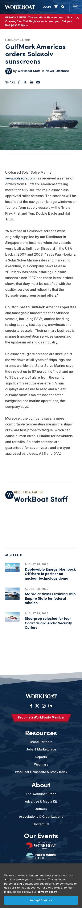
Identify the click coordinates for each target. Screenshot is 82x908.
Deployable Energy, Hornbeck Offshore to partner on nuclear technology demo (50, 573)
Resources (41, 732)
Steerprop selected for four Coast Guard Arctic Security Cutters (48, 623)
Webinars (41, 764)
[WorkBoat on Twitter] (37, 705)
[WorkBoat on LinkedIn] (49, 705)
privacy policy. (47, 891)
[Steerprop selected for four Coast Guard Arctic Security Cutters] (12, 617)
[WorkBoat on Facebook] (31, 705)
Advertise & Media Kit (41, 801)
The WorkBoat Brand (41, 794)
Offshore (62, 71)
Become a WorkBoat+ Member (41, 717)
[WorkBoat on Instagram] (44, 705)
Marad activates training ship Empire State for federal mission (50, 598)
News (49, 71)
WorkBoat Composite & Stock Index (41, 772)
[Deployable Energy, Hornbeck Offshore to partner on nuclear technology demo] (12, 567)
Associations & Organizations (41, 816)
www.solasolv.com (20, 178)
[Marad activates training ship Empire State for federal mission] (12, 594)
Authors (41, 809)
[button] (19, 82)
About (41, 784)
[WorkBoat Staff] (8, 71)
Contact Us (41, 824)
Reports (41, 757)
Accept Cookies (41, 900)
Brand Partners (41, 742)
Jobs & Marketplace (41, 749)
